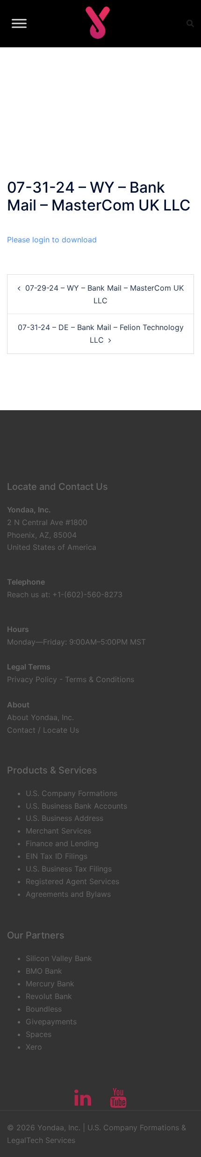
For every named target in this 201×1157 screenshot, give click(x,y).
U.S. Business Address (64, 818)
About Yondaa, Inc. (40, 717)
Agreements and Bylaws (68, 894)
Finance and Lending (62, 843)
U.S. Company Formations (71, 793)
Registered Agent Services (72, 881)
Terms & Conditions (99, 679)
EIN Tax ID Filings (56, 856)
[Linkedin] (82, 1102)
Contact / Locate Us (43, 730)
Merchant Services (58, 830)
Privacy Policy (32, 679)
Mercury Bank (50, 983)
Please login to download (52, 239)
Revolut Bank (49, 996)
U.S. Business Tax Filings (69, 868)
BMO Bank (44, 971)
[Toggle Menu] (19, 23)
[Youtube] (118, 1102)
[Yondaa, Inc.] (97, 23)
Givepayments (51, 1021)
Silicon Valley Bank (59, 958)
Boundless (44, 1009)
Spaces (38, 1034)
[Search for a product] (190, 23)
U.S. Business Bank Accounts (76, 806)
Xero (34, 1047)
